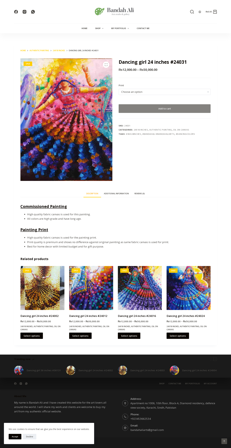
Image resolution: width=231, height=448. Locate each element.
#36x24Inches (133, 134)
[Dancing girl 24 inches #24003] (122, 370)
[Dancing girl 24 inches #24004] (174, 370)
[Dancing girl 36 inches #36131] (19, 370)
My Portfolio (118, 28)
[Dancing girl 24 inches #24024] (189, 288)
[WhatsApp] (33, 12)
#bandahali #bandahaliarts (158, 134)
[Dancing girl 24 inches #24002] (42, 288)
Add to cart (164, 108)
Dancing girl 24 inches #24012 (88, 316)
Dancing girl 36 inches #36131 (44, 370)
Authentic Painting (160, 129)
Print (121, 85)
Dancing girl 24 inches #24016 (137, 316)
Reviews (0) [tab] (140, 193)
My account (210, 383)
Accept (15, 436)
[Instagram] (24, 12)
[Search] (192, 12)
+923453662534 (140, 419)
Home (84, 28)
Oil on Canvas (181, 129)
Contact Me (143, 28)
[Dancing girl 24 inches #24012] (91, 288)
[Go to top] (224, 441)
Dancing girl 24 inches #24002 (39, 316)
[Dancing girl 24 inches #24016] (140, 288)
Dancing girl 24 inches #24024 (186, 316)
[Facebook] (16, 12)
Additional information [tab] (116, 193)
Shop (98, 28)
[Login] (200, 12)
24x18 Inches (141, 129)
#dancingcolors (185, 134)
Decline (29, 436)
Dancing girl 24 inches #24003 (147, 370)
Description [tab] (92, 193)
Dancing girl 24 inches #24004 (199, 370)
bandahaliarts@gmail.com (147, 430)
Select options (32, 335)
